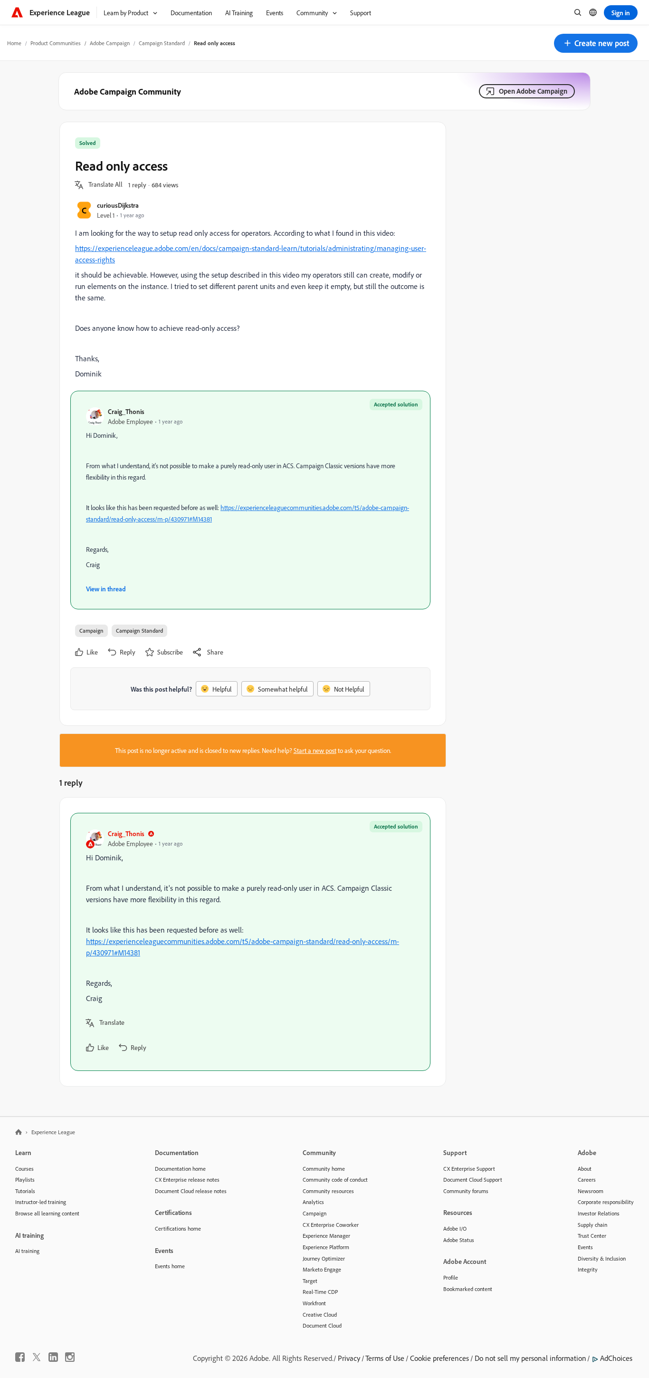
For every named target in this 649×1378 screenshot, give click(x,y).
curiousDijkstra (118, 205)
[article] (250, 942)
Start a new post (315, 750)
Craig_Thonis (126, 411)
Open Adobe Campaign (533, 91)
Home (14, 43)
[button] (596, 43)
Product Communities (55, 43)
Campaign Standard (162, 43)
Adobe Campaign (110, 43)
